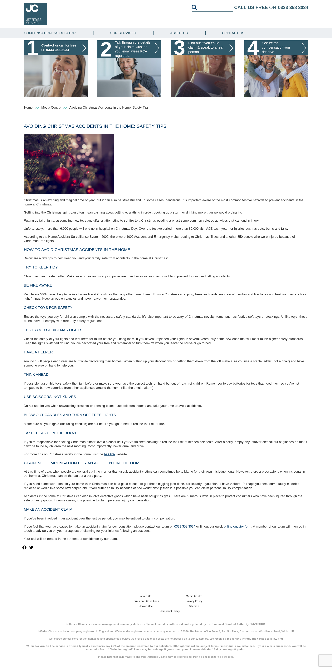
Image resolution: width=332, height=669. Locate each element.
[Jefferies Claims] (35, 14)
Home (28, 107)
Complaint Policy (170, 610)
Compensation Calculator (50, 33)
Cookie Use (146, 606)
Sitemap (194, 606)
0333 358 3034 (293, 7)
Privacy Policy (194, 601)
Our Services (123, 33)
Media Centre (51, 107)
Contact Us (233, 33)
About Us (179, 33)
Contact (47, 45)
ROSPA (109, 454)
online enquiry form (237, 526)
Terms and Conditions (145, 601)
